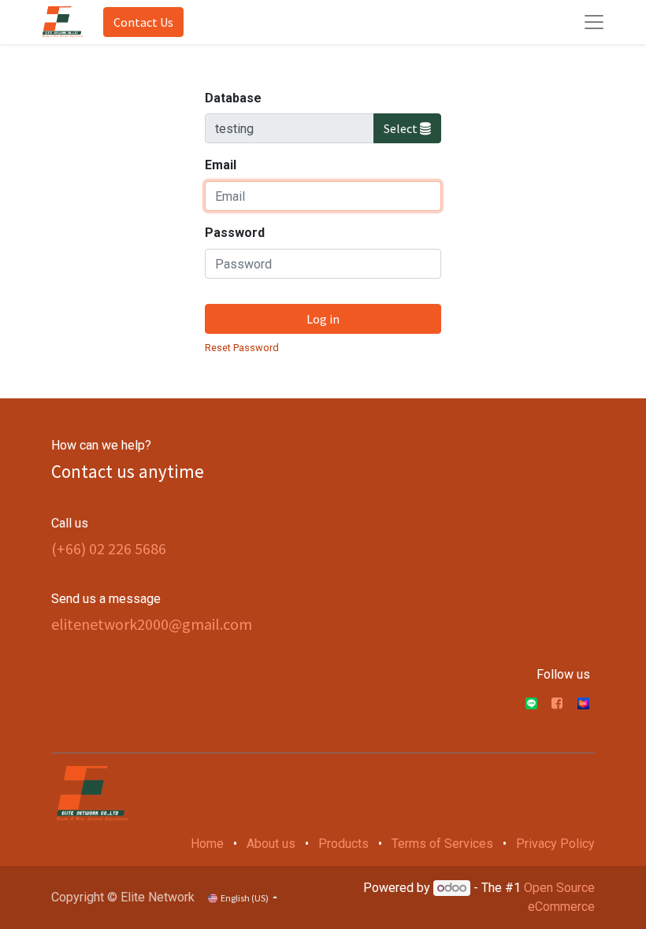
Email (220, 164)
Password (235, 232)
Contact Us (143, 22)
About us (271, 843)
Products (343, 843)
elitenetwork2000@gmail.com (151, 624)
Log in (323, 319)
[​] (557, 703)
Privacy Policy (555, 843)
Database (233, 98)
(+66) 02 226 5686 (108, 548)
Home (207, 843)
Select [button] (402, 128)
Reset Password (242, 347)
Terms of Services (442, 843)
